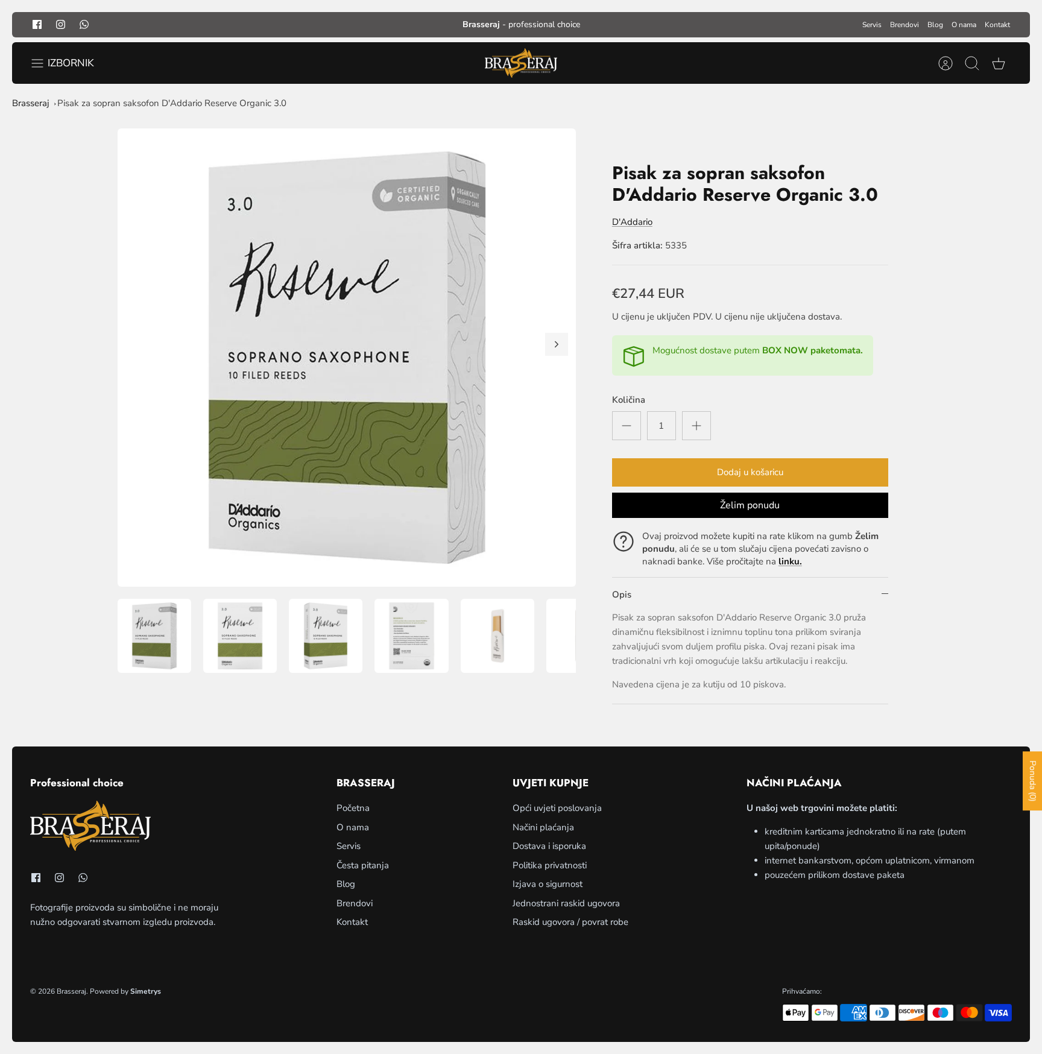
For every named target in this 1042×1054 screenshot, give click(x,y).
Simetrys (145, 991)
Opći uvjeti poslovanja (557, 808)
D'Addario (632, 222)
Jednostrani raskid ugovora (566, 903)
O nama (964, 25)
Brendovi (904, 25)
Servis (872, 25)
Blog (935, 25)
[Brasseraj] (521, 63)
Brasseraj (30, 103)
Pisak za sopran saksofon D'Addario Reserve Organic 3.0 (171, 103)
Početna (353, 808)
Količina (628, 400)
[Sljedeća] (556, 344)
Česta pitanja (362, 865)
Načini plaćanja (543, 827)
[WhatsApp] (84, 24)
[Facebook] (37, 24)
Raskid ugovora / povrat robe (570, 922)
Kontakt (997, 25)
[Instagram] (60, 24)
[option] (347, 357)
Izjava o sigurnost (548, 884)
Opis (621, 595)
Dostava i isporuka (549, 846)
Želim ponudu (750, 505)
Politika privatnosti (550, 865)
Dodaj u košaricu (750, 472)
